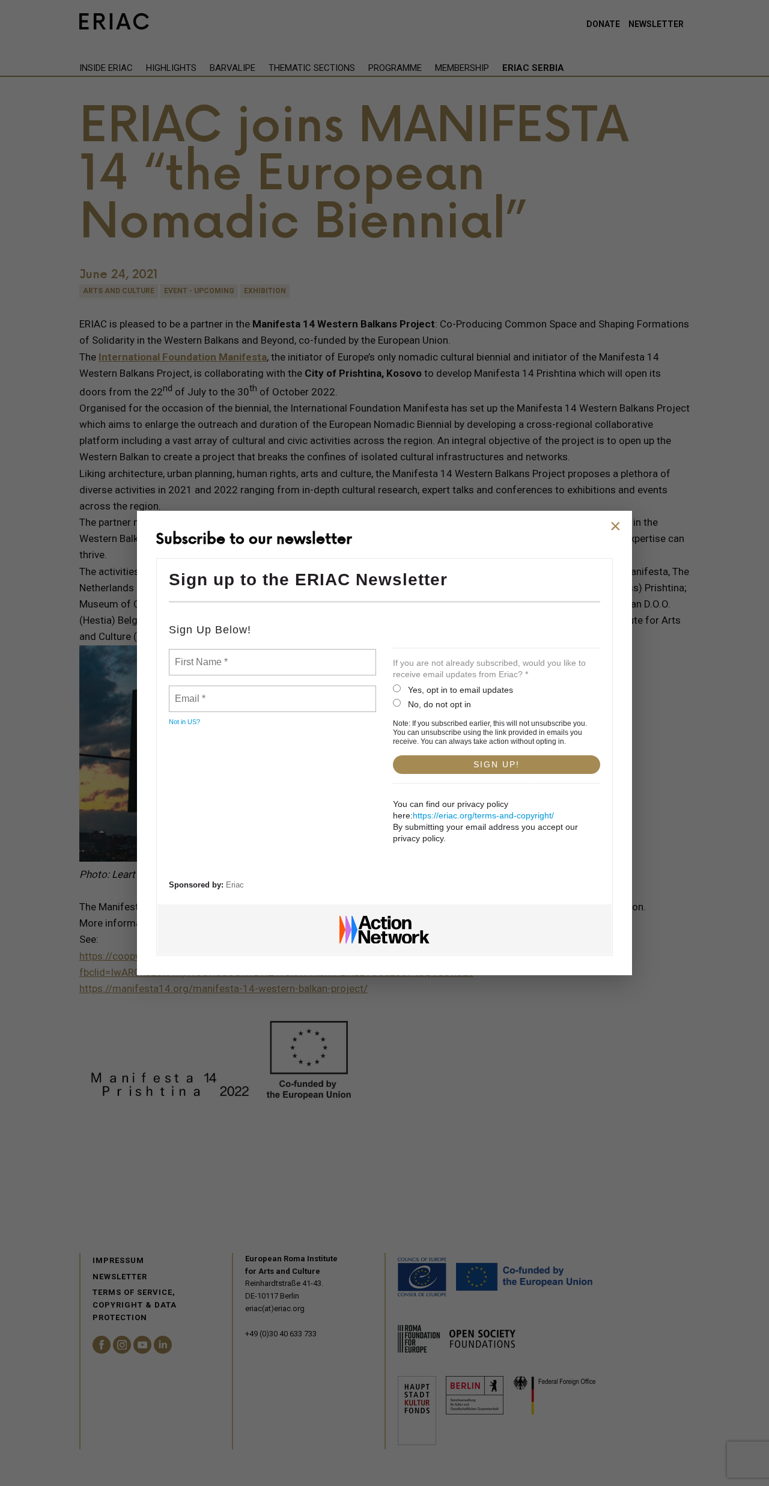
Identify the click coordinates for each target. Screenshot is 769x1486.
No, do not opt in (439, 704)
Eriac (235, 884)
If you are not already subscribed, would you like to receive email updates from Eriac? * (489, 668)
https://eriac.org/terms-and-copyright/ (483, 815)
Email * (189, 691)
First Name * (199, 655)
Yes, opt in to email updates (460, 690)
